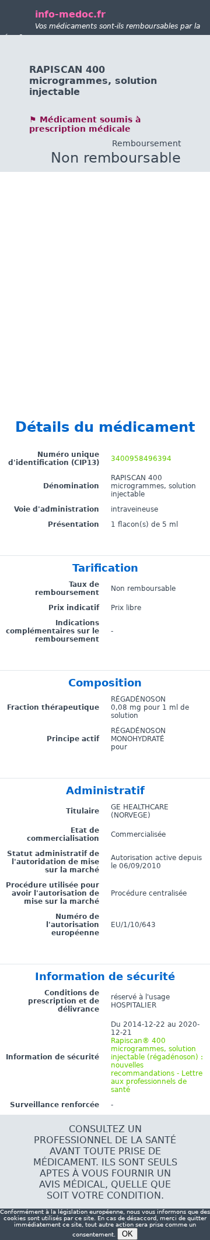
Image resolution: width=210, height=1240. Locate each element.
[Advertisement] (105, 277)
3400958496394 (141, 459)
